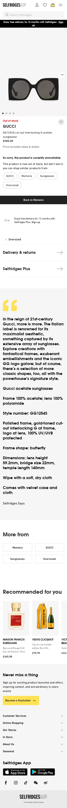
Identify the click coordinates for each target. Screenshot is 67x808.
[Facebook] (6, 785)
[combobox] (36, 15)
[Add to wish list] (61, 122)
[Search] (7, 14)
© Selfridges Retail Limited (33, 802)
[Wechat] (36, 785)
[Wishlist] (44, 5)
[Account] (37, 5)
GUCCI (9, 126)
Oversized (15, 239)
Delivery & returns (19, 252)
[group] (33, 632)
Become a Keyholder (18, 700)
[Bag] (52, 5)
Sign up (36, 222)
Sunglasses (17, 559)
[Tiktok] (26, 785)
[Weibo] (46, 785)
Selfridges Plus (16, 268)
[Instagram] (16, 785)
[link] (15, 649)
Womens (17, 547)
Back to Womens (33, 200)
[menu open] (60, 5)
